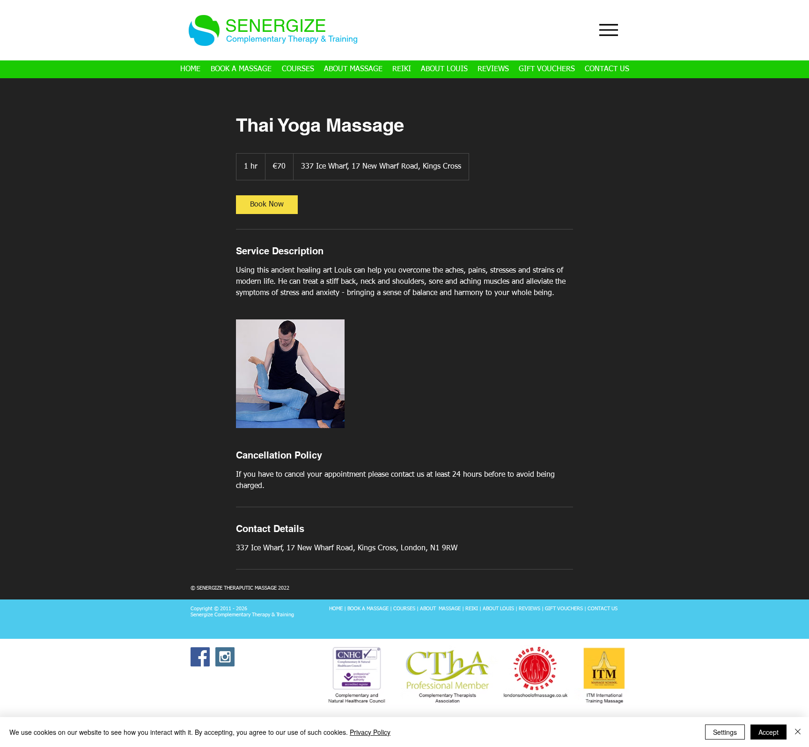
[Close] (797, 732)
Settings (725, 732)
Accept (768, 732)
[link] (267, 204)
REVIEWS (529, 608)
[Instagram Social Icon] (225, 656)
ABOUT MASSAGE (440, 608)
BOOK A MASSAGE (367, 608)
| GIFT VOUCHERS (561, 608)
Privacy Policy (370, 732)
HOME (336, 608)
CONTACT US (603, 608)
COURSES (404, 608)
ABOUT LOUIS (498, 608)
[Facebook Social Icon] (200, 656)
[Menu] (608, 29)
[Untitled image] (290, 373)
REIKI (471, 608)
